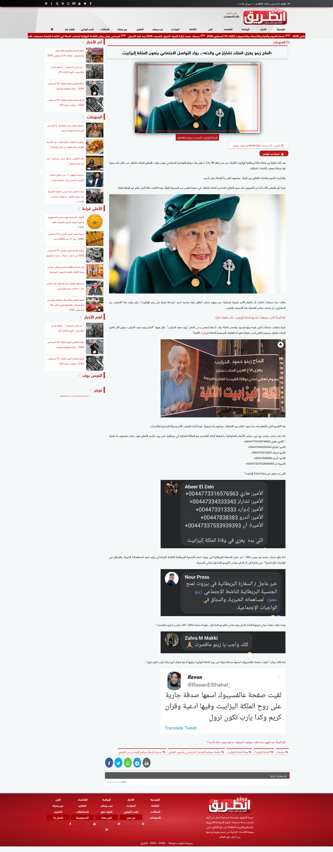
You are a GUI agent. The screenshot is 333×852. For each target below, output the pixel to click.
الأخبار (263, 29)
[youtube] (79, 3)
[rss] (63, 3)
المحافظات (82, 811)
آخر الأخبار (94, 41)
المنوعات (279, 42)
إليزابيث (204, 332)
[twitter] (85, 3)
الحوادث (175, 29)
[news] (74, 3)
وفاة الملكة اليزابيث (238, 751)
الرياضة (245, 29)
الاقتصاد (228, 29)
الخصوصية (82, 817)
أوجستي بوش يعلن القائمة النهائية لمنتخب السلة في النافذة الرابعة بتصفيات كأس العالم (103, 35)
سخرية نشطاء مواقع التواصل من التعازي (140, 751)
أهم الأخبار (93, 316)
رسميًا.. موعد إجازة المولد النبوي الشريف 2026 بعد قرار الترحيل (197, 35)
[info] (51, 3)
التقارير (140, 29)
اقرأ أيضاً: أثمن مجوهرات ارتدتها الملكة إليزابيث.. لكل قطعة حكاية (250, 317)
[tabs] (46, 3)
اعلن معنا (106, 817)
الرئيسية (281, 29)
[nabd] (68, 3)
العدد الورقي (87, 29)
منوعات (280, 751)
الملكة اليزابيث (262, 751)
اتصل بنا (58, 817)
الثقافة (192, 29)
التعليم (58, 811)
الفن (210, 29)
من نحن (131, 817)
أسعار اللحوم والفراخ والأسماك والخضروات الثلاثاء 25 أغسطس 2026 (279, 35)
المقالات (105, 29)
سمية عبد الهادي (271, 153)
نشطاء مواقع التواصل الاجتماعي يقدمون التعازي (194, 751)
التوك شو (70, 29)
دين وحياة (122, 29)
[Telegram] (137, 763)
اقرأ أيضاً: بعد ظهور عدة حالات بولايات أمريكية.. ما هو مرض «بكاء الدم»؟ (246, 741)
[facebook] (90, 3)
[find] (57, 3)
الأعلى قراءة (92, 208)
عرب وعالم (157, 29)
